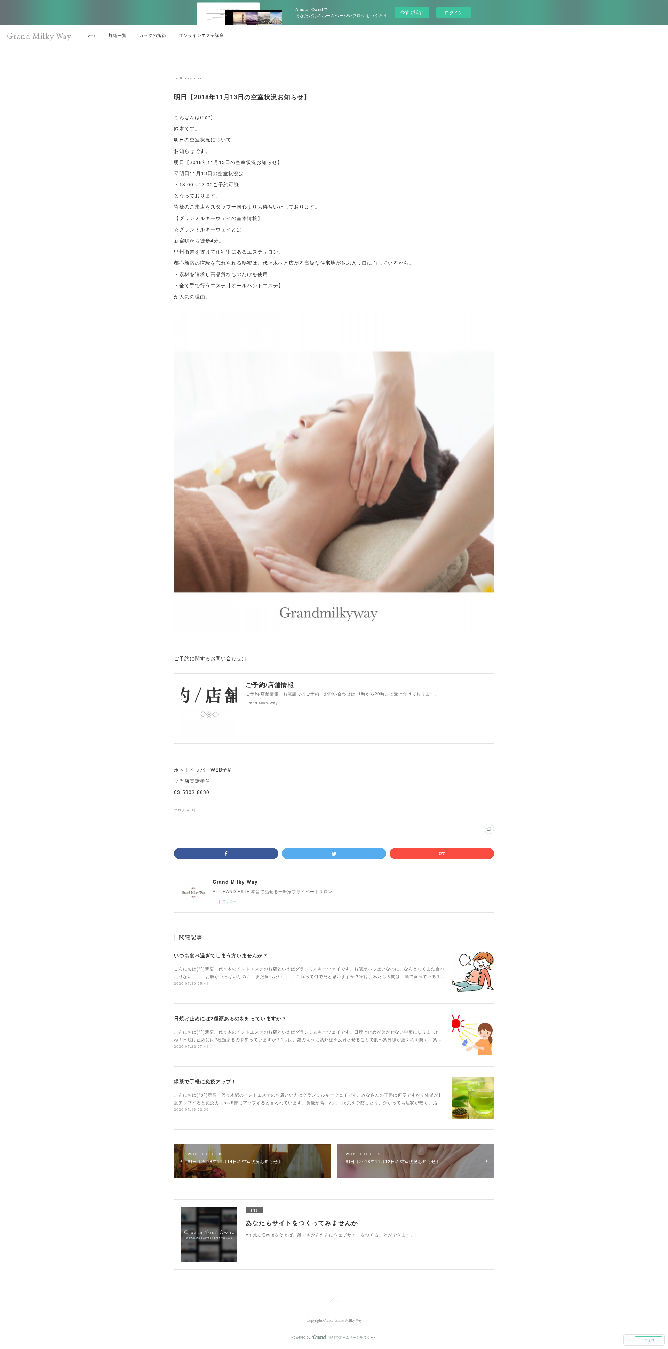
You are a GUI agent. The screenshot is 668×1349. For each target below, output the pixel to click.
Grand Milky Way (39, 35)
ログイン (454, 12)
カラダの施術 (152, 35)
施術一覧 (118, 35)
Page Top (334, 1301)
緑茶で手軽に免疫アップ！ (205, 1081)
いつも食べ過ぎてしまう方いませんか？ (221, 955)
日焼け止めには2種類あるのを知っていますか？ (230, 1018)
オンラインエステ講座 (201, 35)
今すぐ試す (411, 12)
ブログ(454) (185, 810)
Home (90, 35)
